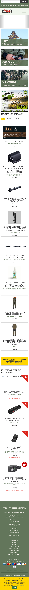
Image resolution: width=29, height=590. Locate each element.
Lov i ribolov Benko (8, 11)
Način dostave (14, 550)
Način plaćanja (14, 552)
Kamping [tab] (16, 119)
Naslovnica (14, 540)
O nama (3, 5)
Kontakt (12, 5)
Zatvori (14, 587)
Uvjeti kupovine (14, 546)
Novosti (7, 5)
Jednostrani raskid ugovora (14, 570)
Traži (24, 2)
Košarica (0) (25, 5)
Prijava (18, 5)
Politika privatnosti (14, 548)
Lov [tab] (3, 119)
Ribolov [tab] (9, 119)
